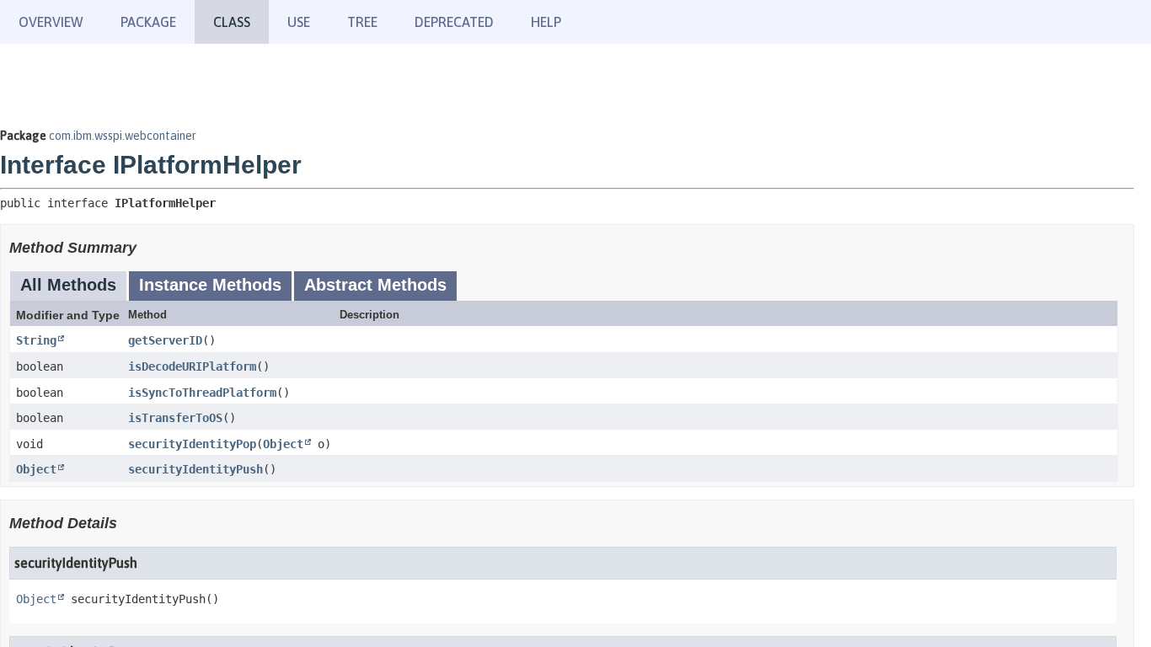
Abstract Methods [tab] (375, 284)
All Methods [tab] (68, 284)
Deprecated (454, 21)
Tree (362, 21)
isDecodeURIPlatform (192, 366)
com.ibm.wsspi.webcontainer (122, 135)
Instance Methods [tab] (210, 284)
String (36, 340)
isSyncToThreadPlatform (202, 392)
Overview (51, 21)
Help (546, 21)
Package (148, 21)
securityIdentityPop (192, 444)
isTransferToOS (175, 418)
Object (283, 444)
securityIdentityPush (195, 469)
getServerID (165, 340)
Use (298, 21)
